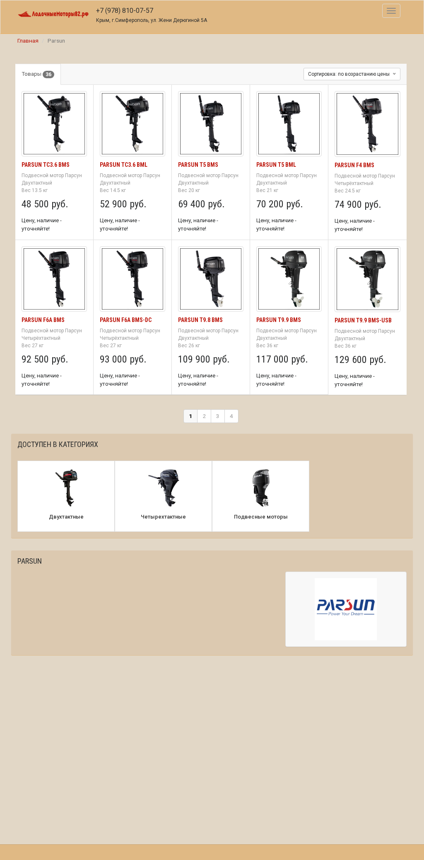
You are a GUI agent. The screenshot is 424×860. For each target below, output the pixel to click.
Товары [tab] (36, 74)
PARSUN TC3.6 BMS (46, 164)
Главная (28, 40)
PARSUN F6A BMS (43, 320)
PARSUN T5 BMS (198, 164)
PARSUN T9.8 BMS (200, 320)
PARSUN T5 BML (276, 164)
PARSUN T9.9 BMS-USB (363, 320)
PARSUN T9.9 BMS (278, 320)
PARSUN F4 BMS (354, 165)
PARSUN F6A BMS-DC (126, 320)
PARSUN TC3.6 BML (123, 164)
